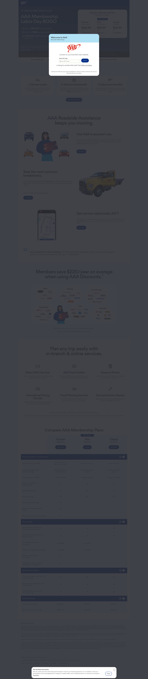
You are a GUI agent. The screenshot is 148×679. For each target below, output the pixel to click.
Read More (36, 675)
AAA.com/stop (86, 65)
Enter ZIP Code (63, 58)
